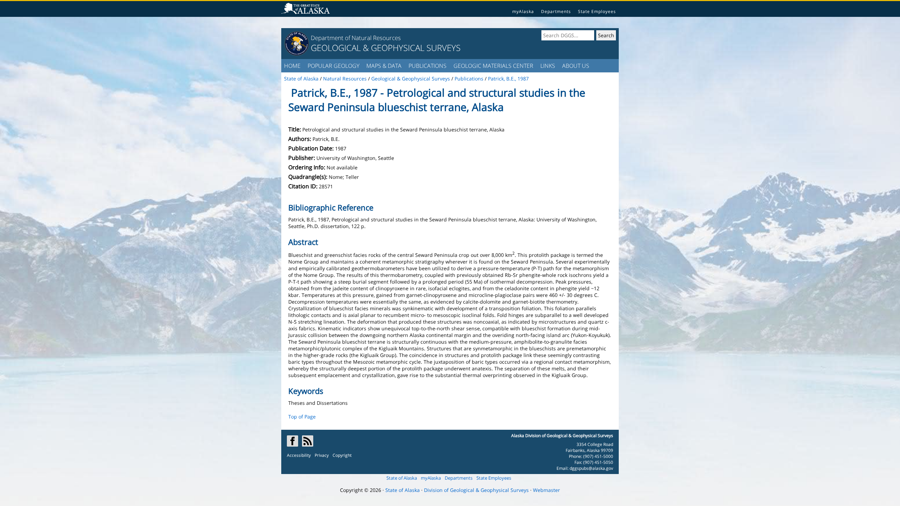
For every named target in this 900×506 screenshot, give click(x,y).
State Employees (597, 11)
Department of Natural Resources (356, 38)
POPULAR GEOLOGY (333, 66)
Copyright (342, 455)
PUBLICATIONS (427, 66)
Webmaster (546, 490)
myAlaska (523, 11)
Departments (556, 11)
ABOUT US (575, 66)
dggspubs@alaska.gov (591, 468)
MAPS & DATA (383, 66)
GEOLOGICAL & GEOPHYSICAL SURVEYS (386, 47)
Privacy (322, 455)
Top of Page (302, 416)
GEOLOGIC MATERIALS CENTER (493, 66)
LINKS (547, 66)
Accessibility (299, 455)
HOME (292, 66)
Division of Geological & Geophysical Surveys (476, 490)
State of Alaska (401, 478)
